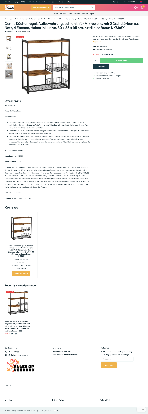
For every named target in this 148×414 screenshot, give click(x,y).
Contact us (116, 2)
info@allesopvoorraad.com (18, 355)
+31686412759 (13, 352)
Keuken (77, 14)
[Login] (136, 7)
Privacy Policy (58, 400)
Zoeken (92, 7)
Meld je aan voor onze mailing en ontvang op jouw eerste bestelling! (116, 353)
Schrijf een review (21, 273)
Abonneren (109, 365)
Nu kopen (101, 66)
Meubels (63, 14)
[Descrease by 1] (98, 62)
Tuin (70, 14)
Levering (8, 400)
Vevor (56, 14)
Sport (92, 14)
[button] (72, 66)
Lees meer (97, 42)
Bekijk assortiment (40, 7)
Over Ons (8, 385)
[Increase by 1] (98, 58)
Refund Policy (105, 400)
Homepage (8, 19)
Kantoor (85, 14)
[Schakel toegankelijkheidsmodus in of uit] (124, 2)
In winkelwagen (122, 60)
